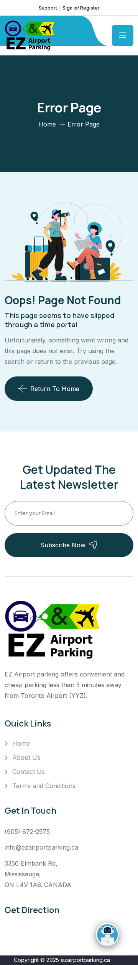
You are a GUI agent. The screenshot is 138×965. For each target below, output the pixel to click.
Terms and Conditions (44, 786)
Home (47, 124)
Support (48, 8)
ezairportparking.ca (85, 960)
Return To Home (54, 388)
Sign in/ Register (81, 8)
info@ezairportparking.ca (41, 847)
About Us (26, 757)
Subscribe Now (62, 545)
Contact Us (28, 771)
